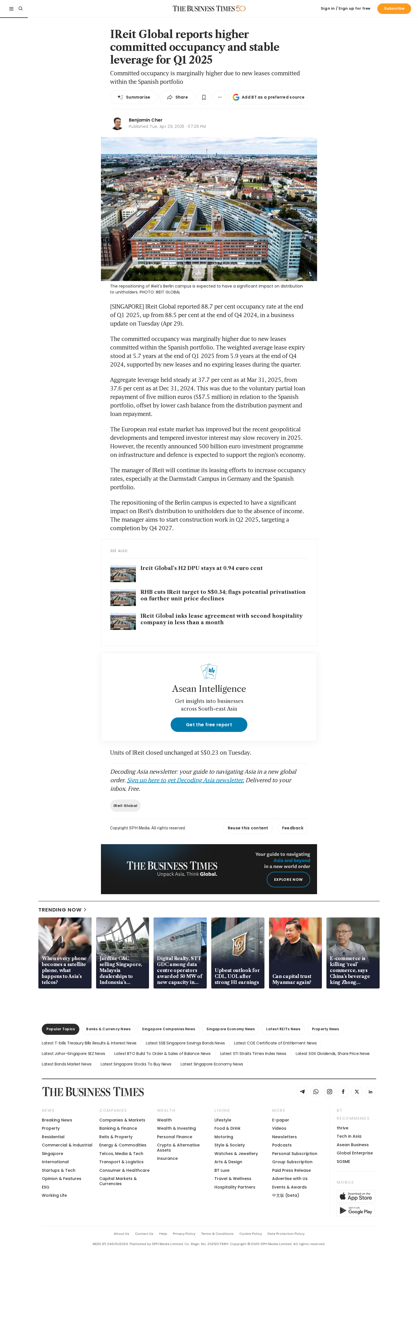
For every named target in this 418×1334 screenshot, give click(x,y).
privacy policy (184, 1234)
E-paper (280, 1120)
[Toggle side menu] (11, 8)
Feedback (292, 828)
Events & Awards (289, 1187)
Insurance (167, 1158)
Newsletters (284, 1137)
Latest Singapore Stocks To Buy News (136, 1064)
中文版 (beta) (285, 1195)
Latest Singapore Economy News (212, 1064)
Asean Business (353, 1145)
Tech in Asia (349, 1136)
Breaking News (57, 1120)
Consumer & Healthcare (124, 1170)
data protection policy (286, 1234)
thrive (342, 1128)
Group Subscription (292, 1162)
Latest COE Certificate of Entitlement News (275, 1043)
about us (121, 1234)
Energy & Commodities (122, 1145)
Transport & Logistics (121, 1162)
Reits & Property (116, 1137)
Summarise (138, 97)
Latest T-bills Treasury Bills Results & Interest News (89, 1043)
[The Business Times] (204, 8)
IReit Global (125, 805)
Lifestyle (222, 1120)
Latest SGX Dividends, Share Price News (333, 1053)
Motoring (223, 1137)
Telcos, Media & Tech (121, 1153)
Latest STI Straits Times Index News (253, 1053)
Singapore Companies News (168, 1029)
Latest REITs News (283, 1029)
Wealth (164, 1120)
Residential (53, 1137)
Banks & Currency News (108, 1029)
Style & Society (229, 1145)
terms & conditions (217, 1234)
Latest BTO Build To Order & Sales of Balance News (162, 1053)
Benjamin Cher (146, 120)
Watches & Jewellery (236, 1153)
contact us (144, 1234)
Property (51, 1128)
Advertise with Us (290, 1178)
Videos (279, 1128)
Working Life (54, 1195)
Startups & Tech (58, 1170)
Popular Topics (60, 1029)
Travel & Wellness (232, 1178)
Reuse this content (248, 828)
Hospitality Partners (234, 1187)
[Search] (20, 8)
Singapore (52, 1153)
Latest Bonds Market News (66, 1064)
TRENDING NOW (60, 909)
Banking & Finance (118, 1128)
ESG (45, 1187)
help (163, 1234)
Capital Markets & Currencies (118, 1181)
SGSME (343, 1161)
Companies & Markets (122, 1120)
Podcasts (282, 1145)
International (55, 1162)
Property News (325, 1029)
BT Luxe (221, 1170)
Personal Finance (174, 1137)
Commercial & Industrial (67, 1145)
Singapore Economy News (230, 1029)
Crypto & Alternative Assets (178, 1147)
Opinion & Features (61, 1178)
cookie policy (250, 1234)
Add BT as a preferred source (273, 97)
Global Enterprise (355, 1153)
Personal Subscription (294, 1153)
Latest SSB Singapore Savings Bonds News (185, 1043)
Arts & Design (228, 1162)
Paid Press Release (291, 1170)
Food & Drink (227, 1128)
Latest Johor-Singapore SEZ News (73, 1053)
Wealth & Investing (176, 1128)
